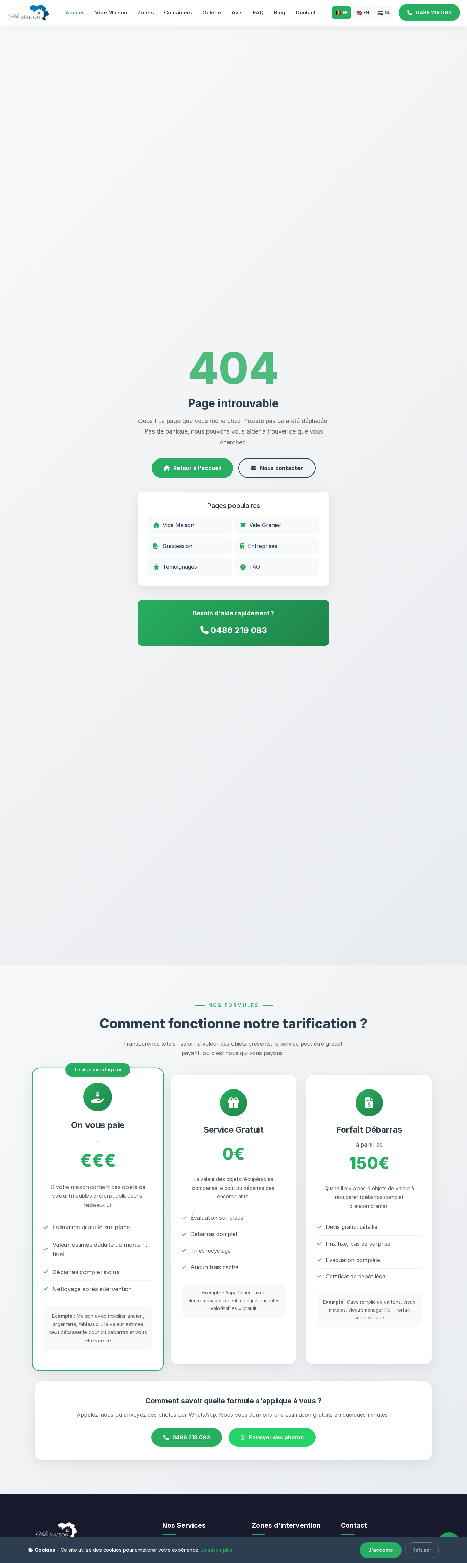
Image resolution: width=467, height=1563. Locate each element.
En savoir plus (216, 1550)
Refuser (421, 1550)
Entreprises (262, 546)
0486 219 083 (434, 12)
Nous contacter (281, 468)
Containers (178, 12)
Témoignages (180, 566)
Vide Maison (111, 12)
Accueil (75, 12)
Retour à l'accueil (197, 468)
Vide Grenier (265, 525)
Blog (279, 12)
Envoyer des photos (276, 1437)
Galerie (211, 12)
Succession (177, 546)
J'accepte (380, 1550)
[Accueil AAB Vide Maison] (28, 12)
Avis (237, 12)
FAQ (258, 12)
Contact (306, 12)
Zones (145, 12)
